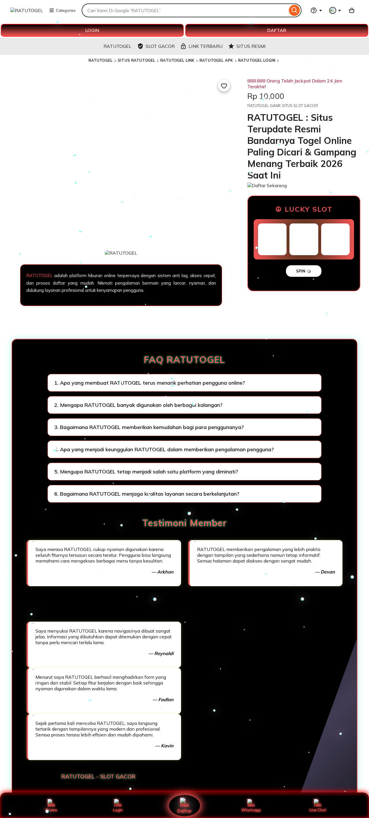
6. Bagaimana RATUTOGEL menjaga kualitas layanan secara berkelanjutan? (146, 493)
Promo (51, 810)
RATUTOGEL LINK (177, 60)
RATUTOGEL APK (216, 60)
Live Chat (317, 810)
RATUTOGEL (100, 60)
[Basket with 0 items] (352, 10)
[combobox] (184, 10)
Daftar (184, 810)
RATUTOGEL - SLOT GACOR (98, 776)
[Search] (294, 10)
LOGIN (92, 30)
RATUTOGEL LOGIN (256, 60)
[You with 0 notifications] (335, 10)
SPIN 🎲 (303, 271)
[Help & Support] (316, 10)
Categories (66, 10)
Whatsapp (251, 810)
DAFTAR (276, 30)
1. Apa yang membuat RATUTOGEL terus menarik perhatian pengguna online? (149, 382)
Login (118, 810)
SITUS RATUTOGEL (136, 60)
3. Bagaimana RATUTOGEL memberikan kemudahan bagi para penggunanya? (149, 427)
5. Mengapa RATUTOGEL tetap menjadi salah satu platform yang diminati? (146, 471)
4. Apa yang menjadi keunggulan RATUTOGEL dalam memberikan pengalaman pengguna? (164, 449)
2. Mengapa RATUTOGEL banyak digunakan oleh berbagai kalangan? (138, 405)
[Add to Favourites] (224, 86)
